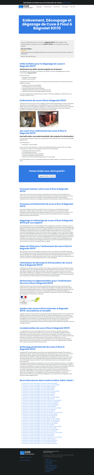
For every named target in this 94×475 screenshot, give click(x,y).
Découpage (65, 7)
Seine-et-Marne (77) (51, 461)
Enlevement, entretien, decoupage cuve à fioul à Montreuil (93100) (39, 417)
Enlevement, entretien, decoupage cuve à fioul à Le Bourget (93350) (39, 406)
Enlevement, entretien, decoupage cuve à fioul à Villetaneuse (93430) (39, 443)
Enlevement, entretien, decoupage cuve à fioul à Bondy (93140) (38, 389)
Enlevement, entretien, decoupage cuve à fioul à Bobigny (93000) (38, 388)
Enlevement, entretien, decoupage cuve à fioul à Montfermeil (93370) (39, 415)
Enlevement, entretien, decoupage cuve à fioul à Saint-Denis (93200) (39, 431)
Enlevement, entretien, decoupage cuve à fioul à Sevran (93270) (38, 434)
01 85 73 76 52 (67, 2)
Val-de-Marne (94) (51, 468)
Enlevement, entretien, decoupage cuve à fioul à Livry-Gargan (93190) (39, 414)
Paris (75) (48, 459)
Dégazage (38, 7)
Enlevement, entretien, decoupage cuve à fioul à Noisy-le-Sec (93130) (39, 423)
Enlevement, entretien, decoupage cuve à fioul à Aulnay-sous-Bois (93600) (41, 385)
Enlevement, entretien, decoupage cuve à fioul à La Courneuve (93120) (40, 403)
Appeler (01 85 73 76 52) (47, 176)
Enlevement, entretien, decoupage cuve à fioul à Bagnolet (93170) (38, 386)
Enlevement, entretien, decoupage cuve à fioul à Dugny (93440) (38, 395)
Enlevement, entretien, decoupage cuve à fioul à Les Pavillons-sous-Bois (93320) (42, 412)
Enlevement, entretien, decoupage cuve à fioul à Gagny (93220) (38, 399)
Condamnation (47, 7)
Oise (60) (48, 471)
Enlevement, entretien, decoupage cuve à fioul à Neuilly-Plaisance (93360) (41, 418)
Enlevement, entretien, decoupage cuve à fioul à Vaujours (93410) (38, 438)
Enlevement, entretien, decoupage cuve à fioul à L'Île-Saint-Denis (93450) (40, 402)
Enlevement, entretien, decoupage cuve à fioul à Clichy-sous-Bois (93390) (40, 391)
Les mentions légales (24, 460)
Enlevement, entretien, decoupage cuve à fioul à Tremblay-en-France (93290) (42, 437)
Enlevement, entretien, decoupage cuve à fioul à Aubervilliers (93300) (39, 383)
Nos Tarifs (72, 7)
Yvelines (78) (49, 462)
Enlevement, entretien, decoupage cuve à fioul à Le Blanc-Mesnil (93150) (40, 405)
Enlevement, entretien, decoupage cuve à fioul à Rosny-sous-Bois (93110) (40, 429)
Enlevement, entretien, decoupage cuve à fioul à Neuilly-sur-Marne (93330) (41, 420)
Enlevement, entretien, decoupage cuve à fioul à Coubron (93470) (39, 392)
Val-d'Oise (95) (49, 470)
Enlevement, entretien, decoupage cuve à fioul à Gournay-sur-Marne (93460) (41, 400)
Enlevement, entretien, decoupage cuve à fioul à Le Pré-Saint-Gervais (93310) (41, 408)
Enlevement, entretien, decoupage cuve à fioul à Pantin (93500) (38, 425)
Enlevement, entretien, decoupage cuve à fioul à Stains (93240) (38, 435)
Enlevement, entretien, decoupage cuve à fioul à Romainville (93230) (39, 428)
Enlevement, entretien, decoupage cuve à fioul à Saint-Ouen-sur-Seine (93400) (42, 432)
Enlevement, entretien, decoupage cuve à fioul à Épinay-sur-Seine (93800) (41, 397)
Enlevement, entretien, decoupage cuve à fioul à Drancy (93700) (38, 394)
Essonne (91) (49, 464)
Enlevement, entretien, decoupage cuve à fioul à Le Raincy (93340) (39, 409)
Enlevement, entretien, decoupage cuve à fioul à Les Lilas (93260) (38, 411)
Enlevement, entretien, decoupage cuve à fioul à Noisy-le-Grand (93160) (40, 422)
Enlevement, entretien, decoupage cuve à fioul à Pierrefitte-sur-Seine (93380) (42, 426)
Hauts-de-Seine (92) (51, 465)
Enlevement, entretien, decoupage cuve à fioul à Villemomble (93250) (39, 440)
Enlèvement (57, 7)
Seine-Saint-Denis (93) (51, 467)
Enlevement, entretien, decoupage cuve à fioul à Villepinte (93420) (39, 442)
